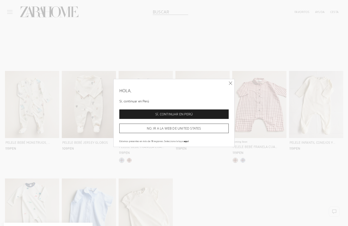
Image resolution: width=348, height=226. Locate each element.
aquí (186, 141)
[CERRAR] (230, 83)
